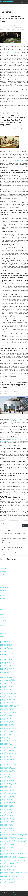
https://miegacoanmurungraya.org (7, 708)
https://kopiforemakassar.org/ (6, 654)
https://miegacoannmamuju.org (7, 711)
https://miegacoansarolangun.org (7, 744)
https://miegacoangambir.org (6, 809)
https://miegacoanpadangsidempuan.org (9, 783)
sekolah (22, 29)
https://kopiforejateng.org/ (6, 660)
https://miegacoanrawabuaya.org (7, 854)
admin (11, 25)
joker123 (2, 614)
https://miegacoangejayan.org (7, 834)
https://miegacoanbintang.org (6, 700)
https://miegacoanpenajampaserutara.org (9, 866)
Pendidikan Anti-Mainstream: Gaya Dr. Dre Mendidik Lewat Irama (12, 18)
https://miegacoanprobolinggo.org (8, 793)
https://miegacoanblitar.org (6, 792)
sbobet (2, 630)
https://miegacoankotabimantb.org (8, 851)
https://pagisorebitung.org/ (6, 644)
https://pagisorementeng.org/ (7, 641)
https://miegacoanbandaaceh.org (7, 808)
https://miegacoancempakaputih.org (8, 749)
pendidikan (4, 27)
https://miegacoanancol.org (6, 752)
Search (2, 523)
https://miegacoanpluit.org (6, 862)
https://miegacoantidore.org (19, 840)
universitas (23, 393)
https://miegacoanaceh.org (6, 841)
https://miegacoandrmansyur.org (7, 757)
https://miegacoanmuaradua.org (7, 865)
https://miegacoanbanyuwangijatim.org (8, 819)
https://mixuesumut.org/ (5, 689)
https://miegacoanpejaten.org (7, 806)
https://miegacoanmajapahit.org (7, 882)
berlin (9, 393)
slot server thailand (4, 587)
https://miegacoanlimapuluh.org (7, 746)
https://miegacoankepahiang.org (7, 817)
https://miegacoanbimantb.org (7, 709)
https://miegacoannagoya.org (20, 873)
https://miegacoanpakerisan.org (7, 754)
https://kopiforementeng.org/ (6, 648)
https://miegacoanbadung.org (7, 717)
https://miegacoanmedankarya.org (8, 764)
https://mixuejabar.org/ (5, 687)
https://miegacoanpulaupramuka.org (8, 837)
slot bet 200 (3, 604)
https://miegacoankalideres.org (20, 857)
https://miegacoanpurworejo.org (7, 734)
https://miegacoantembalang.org (7, 881)
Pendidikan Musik (18, 29)
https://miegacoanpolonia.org (6, 765)
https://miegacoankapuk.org (6, 805)
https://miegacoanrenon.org (6, 835)
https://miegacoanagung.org (6, 840)
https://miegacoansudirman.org (7, 803)
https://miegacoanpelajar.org (6, 777)
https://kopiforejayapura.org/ (6, 663)
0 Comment (17, 25)
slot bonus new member (18, 160)
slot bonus (2, 577)
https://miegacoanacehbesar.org (7, 719)
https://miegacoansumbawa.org (7, 735)
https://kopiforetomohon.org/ (6, 653)
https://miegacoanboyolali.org (7, 784)
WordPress (14, 894)
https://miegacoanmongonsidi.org (7, 875)
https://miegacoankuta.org (6, 779)
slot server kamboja (4, 571)
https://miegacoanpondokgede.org (8, 859)
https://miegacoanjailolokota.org (7, 738)
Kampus (24, 128)
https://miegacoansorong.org (19, 870)
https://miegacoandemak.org (6, 743)
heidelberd (12, 393)
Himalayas (17, 892)
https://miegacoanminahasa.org (7, 872)
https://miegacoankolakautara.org (19, 862)
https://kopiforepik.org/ (5, 650)
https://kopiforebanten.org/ (6, 659)
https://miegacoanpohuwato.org (7, 695)
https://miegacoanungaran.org (7, 790)
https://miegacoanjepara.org (6, 787)
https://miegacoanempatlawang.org (8, 728)
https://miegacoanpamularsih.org (7, 771)
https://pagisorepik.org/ (5, 669)
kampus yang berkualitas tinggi (17, 419)
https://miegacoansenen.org (6, 848)
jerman (16, 393)
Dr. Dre (24, 27)
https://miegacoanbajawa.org (6, 703)
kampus (3, 29)
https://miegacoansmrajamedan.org (8, 759)
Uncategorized (4, 393)
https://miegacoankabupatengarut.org (8, 789)
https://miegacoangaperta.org (7, 878)
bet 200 (2, 566)
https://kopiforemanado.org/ (6, 686)
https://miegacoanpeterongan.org (7, 770)
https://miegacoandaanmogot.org (7, 802)
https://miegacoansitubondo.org (7, 818)
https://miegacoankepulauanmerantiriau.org (10, 705)
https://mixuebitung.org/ (5, 665)
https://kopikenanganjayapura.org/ (7, 666)
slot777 (2, 601)
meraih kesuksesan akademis (6, 517)
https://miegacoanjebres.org (6, 776)
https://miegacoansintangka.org (7, 702)
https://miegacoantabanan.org (7, 718)
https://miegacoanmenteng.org (7, 860)
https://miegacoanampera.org (7, 846)
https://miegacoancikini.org (19, 853)
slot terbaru (2, 593)
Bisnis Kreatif (20, 27)
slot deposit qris (4, 568)
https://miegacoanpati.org (6, 824)
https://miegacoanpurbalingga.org (7, 780)
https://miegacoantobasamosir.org (8, 722)
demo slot (2, 574)
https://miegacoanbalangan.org (7, 827)
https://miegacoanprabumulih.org (7, 838)
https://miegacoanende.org (21, 838)
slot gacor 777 (3, 579)
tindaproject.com (7, 1)
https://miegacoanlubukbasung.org (8, 863)
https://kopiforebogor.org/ (6, 685)
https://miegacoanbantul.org (6, 825)
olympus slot (3, 590)
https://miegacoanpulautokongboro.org (9, 696)
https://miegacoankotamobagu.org (8, 706)
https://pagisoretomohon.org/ (7, 642)
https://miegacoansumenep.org (7, 822)
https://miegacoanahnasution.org (7, 832)
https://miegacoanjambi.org (6, 870)
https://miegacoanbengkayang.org (8, 747)
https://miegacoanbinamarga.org (7, 847)
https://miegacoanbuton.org (6, 724)
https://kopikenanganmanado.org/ (7, 680)
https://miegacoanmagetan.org (7, 715)
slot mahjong (3, 625)
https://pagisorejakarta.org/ (6, 672)
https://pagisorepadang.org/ (6, 645)
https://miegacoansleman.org (6, 873)
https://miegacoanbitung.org (6, 815)
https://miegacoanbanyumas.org (7, 697)
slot (1, 609)
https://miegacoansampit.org (6, 786)
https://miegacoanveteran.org (7, 773)
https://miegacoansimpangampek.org (8, 730)
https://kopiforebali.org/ (5, 683)
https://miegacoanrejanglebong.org (8, 725)
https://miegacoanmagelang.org (7, 768)
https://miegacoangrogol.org (6, 857)
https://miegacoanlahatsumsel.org (7, 821)
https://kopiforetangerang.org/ (7, 668)
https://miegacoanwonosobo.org (7, 844)
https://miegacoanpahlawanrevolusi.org (9, 753)
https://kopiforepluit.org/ (5, 651)
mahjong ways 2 (3, 584)
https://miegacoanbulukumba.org (7, 699)
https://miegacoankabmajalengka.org (8, 797)
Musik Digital (8, 29)
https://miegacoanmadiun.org (6, 756)
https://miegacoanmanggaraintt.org (8, 712)
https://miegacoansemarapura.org (7, 795)
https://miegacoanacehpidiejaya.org (8, 740)
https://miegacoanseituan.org (6, 767)
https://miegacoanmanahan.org (7, 692)
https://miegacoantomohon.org (7, 814)
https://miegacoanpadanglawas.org (8, 781)
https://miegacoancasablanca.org (7, 811)
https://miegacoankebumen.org (7, 796)
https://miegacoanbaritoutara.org (7, 733)
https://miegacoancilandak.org (7, 812)
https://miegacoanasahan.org (6, 727)
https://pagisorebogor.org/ (6, 677)
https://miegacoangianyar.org (21, 872)
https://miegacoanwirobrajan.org (7, 879)
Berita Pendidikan (14, 27)
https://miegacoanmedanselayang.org (8, 876)
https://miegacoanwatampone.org (7, 731)
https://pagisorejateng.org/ (6, 647)
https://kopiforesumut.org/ (6, 662)
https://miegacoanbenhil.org (6, 853)
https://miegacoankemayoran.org (7, 850)
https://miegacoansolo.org (6, 774)
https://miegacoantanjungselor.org (8, 867)
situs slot (2, 617)
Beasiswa (9, 27)
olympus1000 (3, 620)
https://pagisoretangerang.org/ (7, 679)
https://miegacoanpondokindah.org (8, 856)
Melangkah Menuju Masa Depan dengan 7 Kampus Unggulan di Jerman (13, 384)
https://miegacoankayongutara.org (8, 693)
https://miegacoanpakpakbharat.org (8, 741)
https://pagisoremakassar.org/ (7, 671)
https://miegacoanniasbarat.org (7, 714)
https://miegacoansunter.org (6, 800)
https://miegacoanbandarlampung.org (8, 869)
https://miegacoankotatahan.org (7, 843)
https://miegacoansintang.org (19, 835)
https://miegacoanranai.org (19, 841)
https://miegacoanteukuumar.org (7, 828)
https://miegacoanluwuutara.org (7, 721)
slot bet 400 (13, 52)
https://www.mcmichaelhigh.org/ (7, 595)
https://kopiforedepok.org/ (6, 682)
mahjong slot (3, 598)
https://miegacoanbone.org (6, 799)
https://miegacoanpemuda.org (20, 834)
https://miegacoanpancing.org (7, 830)
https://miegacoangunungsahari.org (8, 750)
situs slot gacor (3, 606)
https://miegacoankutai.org (6, 737)
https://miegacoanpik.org (20, 860)
